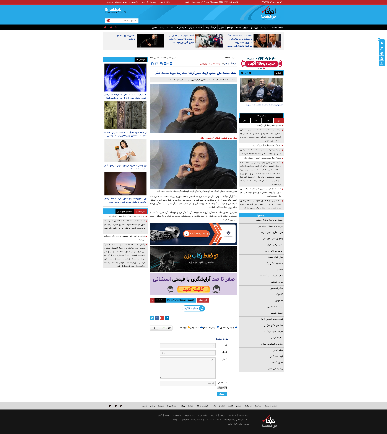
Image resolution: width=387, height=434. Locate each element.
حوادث (199, 27)
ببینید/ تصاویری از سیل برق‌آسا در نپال (266, 145)
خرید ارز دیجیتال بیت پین (270, 226)
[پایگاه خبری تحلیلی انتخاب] (271, 14)
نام (226, 345)
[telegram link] (116, 405)
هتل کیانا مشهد (275, 257)
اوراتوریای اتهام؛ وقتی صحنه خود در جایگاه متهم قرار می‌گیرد (124, 238)
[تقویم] (381, 58)
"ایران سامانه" (232, 424)
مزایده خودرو (277, 338)
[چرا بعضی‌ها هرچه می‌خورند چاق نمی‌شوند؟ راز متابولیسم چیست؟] (125, 150)
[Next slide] (242, 73)
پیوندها (153, 2)
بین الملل (254, 27)
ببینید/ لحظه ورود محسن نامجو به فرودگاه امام (262, 158)
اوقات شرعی (133, 2)
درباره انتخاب (244, 415)
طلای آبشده (277, 362)
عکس (154, 27)
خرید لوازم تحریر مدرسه (272, 232)
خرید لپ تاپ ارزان (274, 251)
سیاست (264, 27)
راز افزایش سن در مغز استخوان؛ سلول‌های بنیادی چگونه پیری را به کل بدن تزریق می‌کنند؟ (125, 96)
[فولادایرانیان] (193, 234)
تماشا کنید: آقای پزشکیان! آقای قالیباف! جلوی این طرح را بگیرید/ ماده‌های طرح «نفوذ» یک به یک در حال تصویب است (260, 192)
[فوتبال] (381, 53)
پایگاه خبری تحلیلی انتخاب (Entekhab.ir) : (218, 138)
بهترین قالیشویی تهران (272, 344)
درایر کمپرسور (276, 288)
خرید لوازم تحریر (275, 245)
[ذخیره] (161, 63)
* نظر (225, 359)
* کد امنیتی (222, 382)
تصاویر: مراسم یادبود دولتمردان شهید (264, 105)
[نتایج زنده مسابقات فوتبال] (381, 63)
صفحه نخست (277, 27)
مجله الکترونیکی (189, 415)
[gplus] (162, 318)
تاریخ (245, 27)
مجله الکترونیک (121, 2)
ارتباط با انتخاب (164, 2)
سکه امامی (278, 350)
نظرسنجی (109, 2)
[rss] (116, 28)
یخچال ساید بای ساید (272, 238)
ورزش (191, 27)
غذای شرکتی (277, 282)
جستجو (167, 415)
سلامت (170, 27)
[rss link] (121, 405)
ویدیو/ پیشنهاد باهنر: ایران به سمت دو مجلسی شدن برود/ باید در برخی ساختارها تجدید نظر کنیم (260, 151)
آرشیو (160, 415)
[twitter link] (109, 405)
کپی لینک (203, 300)
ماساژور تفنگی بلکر (274, 263)
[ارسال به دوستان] (156, 63)
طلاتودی (279, 300)
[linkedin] (167, 318)
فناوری (221, 27)
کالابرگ (279, 294)
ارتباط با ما (232, 415)
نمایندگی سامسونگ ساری (271, 276)
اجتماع (230, 27)
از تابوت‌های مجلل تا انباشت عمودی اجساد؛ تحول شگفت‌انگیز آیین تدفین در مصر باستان (125, 134)
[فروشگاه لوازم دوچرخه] (193, 259)
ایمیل (224, 352)
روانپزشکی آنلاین (275, 369)
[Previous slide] (250, 73)
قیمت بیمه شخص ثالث (272, 319)
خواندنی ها (181, 27)
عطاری (280, 269)
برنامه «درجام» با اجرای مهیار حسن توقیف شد (127, 216)
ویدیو (162, 27)
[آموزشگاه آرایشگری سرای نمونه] (193, 284)
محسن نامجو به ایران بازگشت (126, 37)
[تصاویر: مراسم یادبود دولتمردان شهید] (261, 90)
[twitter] (105, 28)
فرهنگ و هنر (210, 27)
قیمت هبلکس (276, 313)
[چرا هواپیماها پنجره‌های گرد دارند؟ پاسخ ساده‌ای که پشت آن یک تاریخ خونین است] (125, 183)
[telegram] (111, 28)
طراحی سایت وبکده (273, 331)
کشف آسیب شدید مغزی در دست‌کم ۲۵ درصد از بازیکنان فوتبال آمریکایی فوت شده (181, 39)
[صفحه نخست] (381, 43)
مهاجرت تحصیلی (275, 307)
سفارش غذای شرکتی (273, 325)
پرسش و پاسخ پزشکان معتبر (269, 220)
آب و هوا (144, 2)
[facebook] (157, 318)
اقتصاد (238, 27)
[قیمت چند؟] (381, 48)
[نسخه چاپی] (152, 63)
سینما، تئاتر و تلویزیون (210, 64)
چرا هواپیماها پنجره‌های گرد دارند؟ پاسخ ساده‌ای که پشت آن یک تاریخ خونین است (125, 200)
